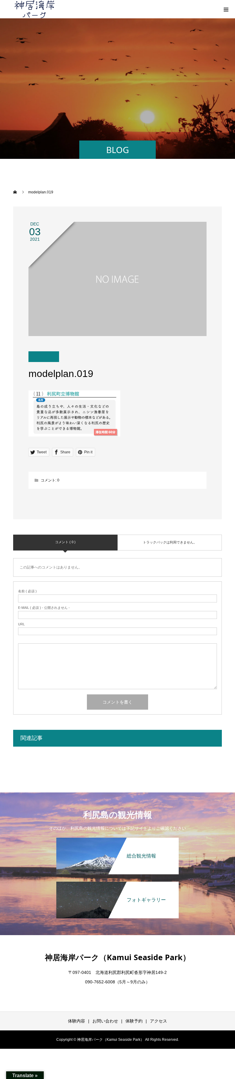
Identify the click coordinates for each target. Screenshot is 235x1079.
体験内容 (76, 1021)
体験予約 (134, 1021)
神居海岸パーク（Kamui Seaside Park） (117, 957)
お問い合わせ (105, 1021)
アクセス (158, 1021)
